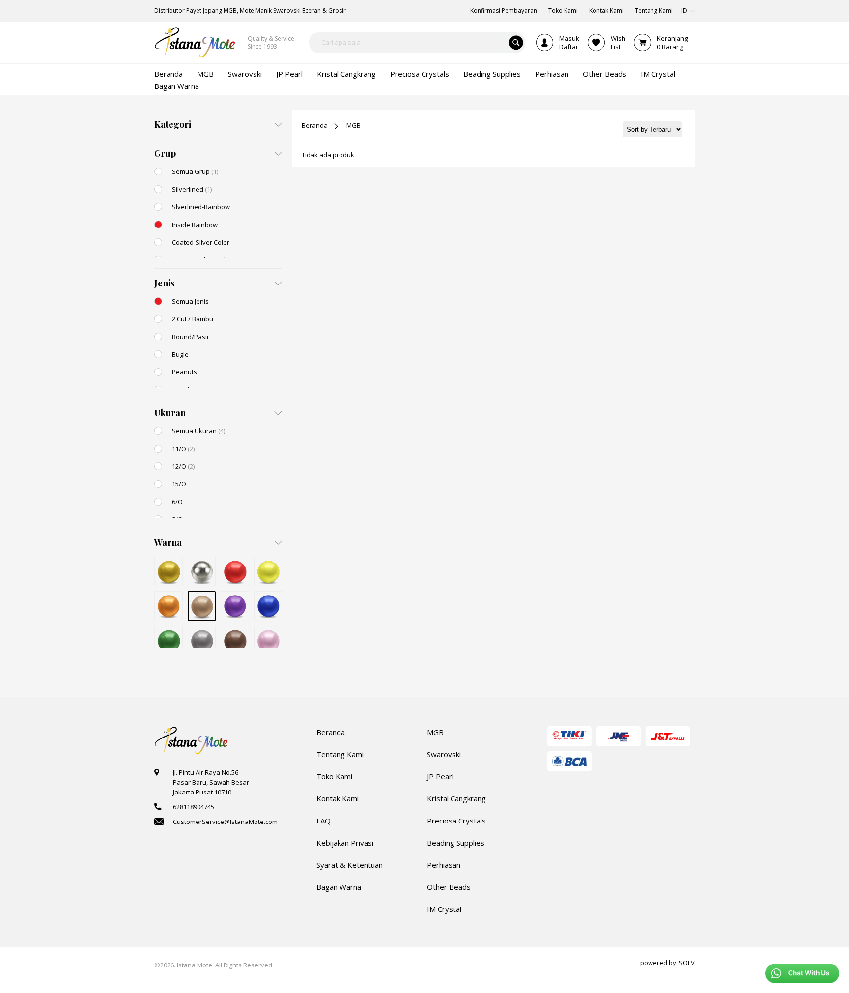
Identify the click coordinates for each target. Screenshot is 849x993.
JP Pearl (440, 776)
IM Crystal (444, 909)
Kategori (172, 124)
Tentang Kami (340, 754)
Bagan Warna (338, 887)
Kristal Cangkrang (456, 798)
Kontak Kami (337, 798)
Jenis (164, 283)
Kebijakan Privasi (344, 843)
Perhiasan (443, 865)
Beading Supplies (455, 843)
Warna (168, 542)
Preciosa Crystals (456, 820)
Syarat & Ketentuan (349, 865)
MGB (353, 125)
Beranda (315, 125)
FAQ (323, 820)
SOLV (687, 962)
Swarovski (444, 754)
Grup (165, 153)
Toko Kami (334, 776)
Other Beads (449, 887)
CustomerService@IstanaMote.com (225, 821)
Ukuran (170, 412)
